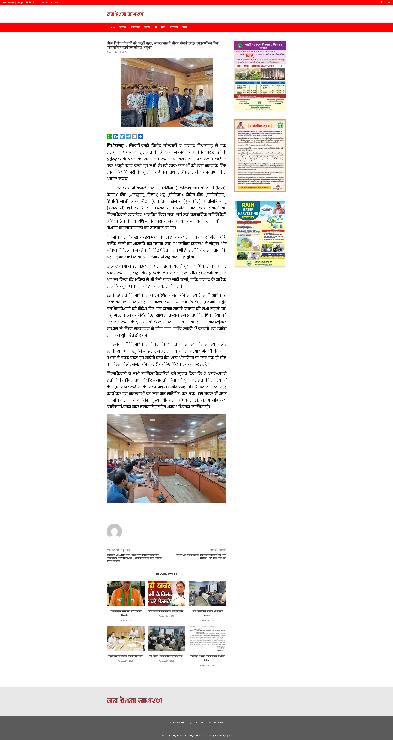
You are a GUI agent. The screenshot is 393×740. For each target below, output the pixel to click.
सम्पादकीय (174, 27)
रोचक (184, 27)
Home (112, 27)
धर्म (155, 27)
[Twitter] (385, 2)
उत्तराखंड (122, 27)
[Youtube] (389, 2)
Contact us (43, 2)
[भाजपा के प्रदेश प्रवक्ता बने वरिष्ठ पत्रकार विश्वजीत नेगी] (126, 593)
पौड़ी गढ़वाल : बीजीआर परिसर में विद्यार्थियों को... (166, 656)
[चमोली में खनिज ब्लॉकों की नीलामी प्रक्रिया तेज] (126, 638)
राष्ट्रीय (147, 27)
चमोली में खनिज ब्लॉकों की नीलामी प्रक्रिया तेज (125, 656)
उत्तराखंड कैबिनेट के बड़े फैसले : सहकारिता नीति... (166, 611)
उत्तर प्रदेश (135, 27)
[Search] (284, 27)
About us (54, 2)
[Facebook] (381, 2)
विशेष (163, 27)
